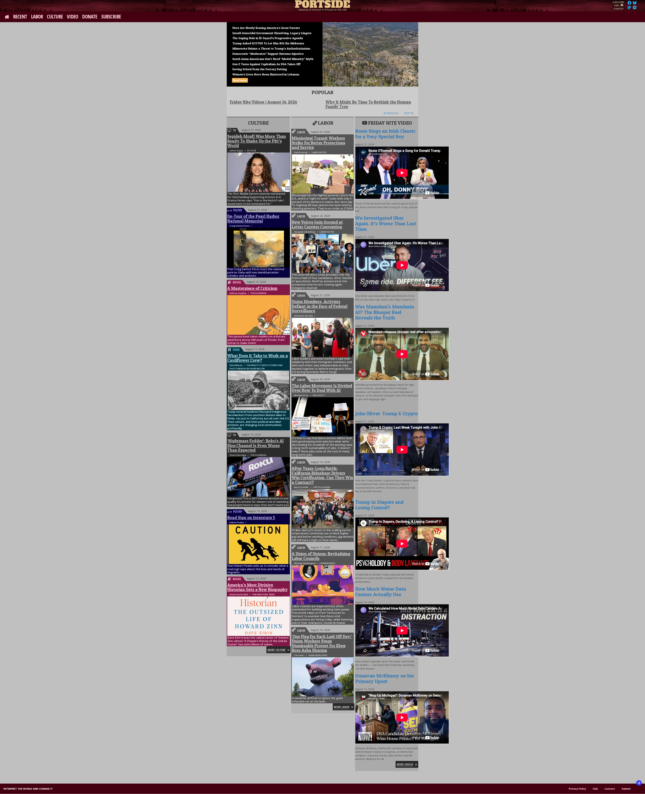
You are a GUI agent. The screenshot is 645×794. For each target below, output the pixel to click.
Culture (55, 16)
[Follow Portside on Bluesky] (635, 3)
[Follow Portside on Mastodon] (629, 8)
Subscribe (111, 16)
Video (72, 16)
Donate (89, 16)
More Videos (405, 764)
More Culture (277, 650)
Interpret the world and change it (28, 788)
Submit (626, 788)
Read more (240, 80)
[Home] (322, 3)
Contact (610, 788)
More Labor (341, 707)
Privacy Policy (577, 788)
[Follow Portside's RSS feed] (634, 8)
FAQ (595, 788)
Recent (20, 16)
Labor (37, 16)
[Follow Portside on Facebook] (629, 3)
